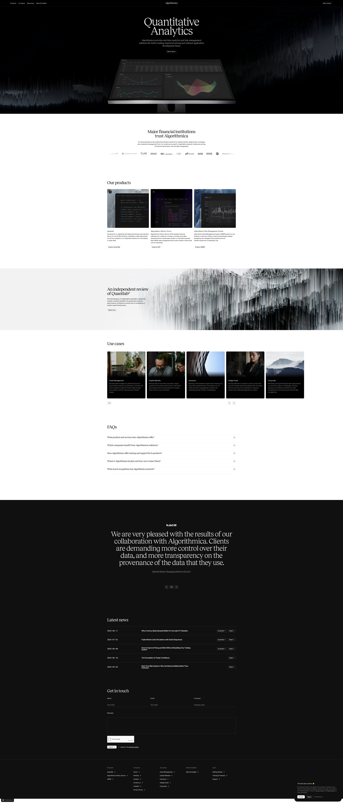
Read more (112, 310)
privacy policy (134, 747)
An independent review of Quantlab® (127, 291)
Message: (110, 713)
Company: (197, 698)
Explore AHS (156, 247)
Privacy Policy (320, 790)
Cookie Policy (331, 790)
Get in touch (327, 3)
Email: (153, 698)
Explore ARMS (200, 247)
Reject (309, 797)
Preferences (318, 797)
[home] (171, 3)
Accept (301, 797)
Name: (109, 698)
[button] (13, 3)
